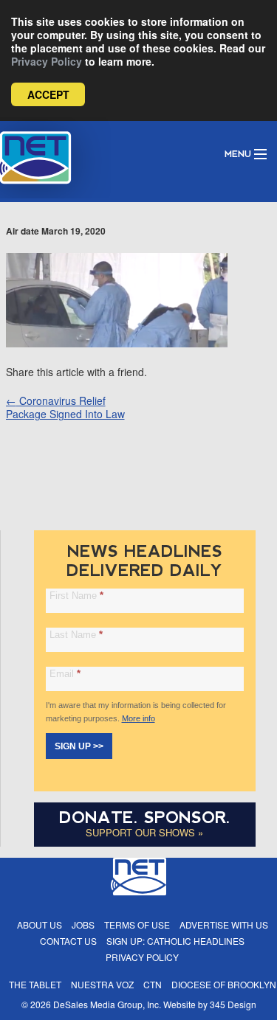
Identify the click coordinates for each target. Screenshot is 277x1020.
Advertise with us (223, 924)
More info (138, 718)
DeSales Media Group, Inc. (107, 1004)
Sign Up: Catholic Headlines (175, 940)
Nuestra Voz (102, 984)
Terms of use (137, 924)
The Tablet (35, 984)
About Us (39, 924)
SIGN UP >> (79, 746)
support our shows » (144, 832)
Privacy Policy (46, 61)
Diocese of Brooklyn (223, 984)
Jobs (83, 924)
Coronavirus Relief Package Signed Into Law (65, 407)
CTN (152, 984)
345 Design (233, 1004)
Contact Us (68, 940)
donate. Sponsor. (144, 817)
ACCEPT (48, 94)
